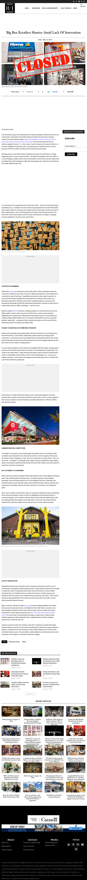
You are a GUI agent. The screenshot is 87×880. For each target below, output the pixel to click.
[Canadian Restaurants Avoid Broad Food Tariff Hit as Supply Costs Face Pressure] (75, 787)
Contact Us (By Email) (31, 842)
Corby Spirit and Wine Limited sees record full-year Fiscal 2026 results (19, 674)
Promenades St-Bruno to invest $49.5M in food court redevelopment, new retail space (54, 778)
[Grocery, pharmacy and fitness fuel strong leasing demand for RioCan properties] (32, 787)
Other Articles (7, 850)
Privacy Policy (28, 850)
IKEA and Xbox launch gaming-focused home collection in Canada (11, 777)
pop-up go (28, 605)
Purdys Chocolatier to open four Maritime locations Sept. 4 (51, 674)
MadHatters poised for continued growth (54, 796)
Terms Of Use (28, 846)
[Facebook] (76, 1)
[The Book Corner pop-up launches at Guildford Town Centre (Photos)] (36, 685)
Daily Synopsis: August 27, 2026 (11, 720)
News (24, 642)
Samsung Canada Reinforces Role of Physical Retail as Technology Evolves (11, 740)
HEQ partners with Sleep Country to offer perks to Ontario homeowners (76, 760)
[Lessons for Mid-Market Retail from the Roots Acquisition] (75, 711)
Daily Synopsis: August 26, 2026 (33, 776)
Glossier (15, 311)
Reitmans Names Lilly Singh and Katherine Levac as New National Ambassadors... (51, 661)
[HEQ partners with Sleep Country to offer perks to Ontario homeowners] (75, 750)
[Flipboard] (79, 1)
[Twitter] (81, 1)
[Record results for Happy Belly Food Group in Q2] (11, 787)
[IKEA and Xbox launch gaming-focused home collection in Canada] (11, 768)
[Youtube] (82, 844)
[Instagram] (84, 1)
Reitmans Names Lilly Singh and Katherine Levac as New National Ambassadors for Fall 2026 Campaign (54, 741)
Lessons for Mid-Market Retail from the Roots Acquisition (76, 721)
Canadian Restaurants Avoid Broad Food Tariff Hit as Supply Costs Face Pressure (75, 797)
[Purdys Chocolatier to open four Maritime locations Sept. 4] (36, 674)
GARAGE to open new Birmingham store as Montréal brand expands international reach (33, 741)
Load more (29, 694)
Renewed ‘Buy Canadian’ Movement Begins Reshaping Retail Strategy (32, 721)
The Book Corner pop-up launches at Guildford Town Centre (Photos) (51, 684)
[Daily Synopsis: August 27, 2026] (11, 711)
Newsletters (6, 846)
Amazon (11, 291)
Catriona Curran (14, 642)
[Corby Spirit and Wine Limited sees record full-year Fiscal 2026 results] (5, 674)
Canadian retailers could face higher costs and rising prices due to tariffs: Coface (32, 760)
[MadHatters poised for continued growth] (54, 787)
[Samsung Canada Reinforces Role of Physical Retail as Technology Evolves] (11, 730)
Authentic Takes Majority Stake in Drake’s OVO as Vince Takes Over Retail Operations (54, 722)
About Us (5, 842)
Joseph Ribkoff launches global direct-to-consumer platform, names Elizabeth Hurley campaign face (75, 778)
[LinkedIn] (73, 1)
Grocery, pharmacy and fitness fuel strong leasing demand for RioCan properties (32, 797)
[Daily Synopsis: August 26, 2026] (32, 768)
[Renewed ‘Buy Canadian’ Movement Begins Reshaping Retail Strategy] (32, 711)
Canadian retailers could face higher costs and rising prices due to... (20, 684)
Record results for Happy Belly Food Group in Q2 (11, 796)
